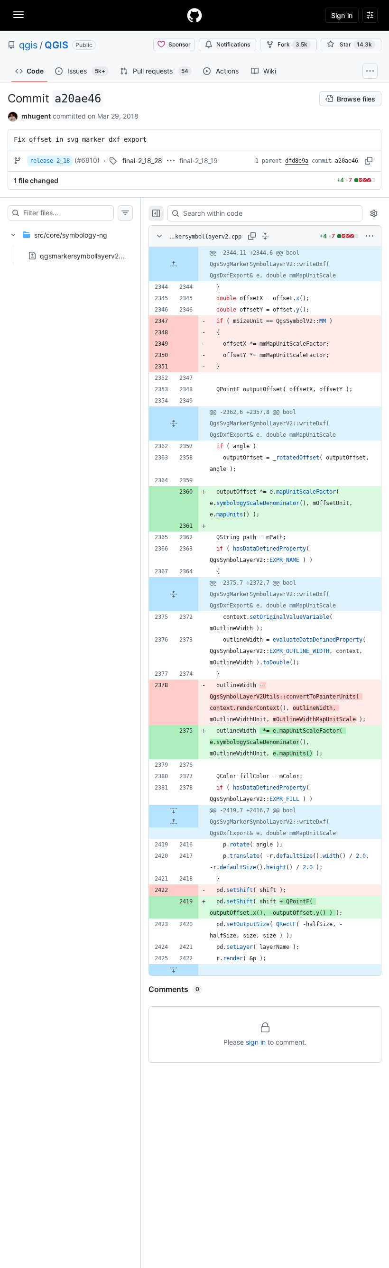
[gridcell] (265, 264)
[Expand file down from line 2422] (173, 969)
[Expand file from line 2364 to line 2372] (173, 594)
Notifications (233, 44)
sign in (256, 1042)
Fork (292, 44)
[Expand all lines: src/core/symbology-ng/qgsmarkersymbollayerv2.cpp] (265, 236)
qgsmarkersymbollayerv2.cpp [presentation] (86, 255)
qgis (28, 45)
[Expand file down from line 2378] (173, 810)
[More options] (369, 236)
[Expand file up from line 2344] (173, 264)
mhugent (36, 116)
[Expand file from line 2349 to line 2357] (173, 423)
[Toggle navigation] (18, 15)
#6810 (87, 160)
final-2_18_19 (198, 160)
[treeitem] (70, 242)
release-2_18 (50, 160)
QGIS (56, 45)
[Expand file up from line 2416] (173, 821)
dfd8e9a (296, 160)
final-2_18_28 (142, 160)
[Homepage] (194, 15)
